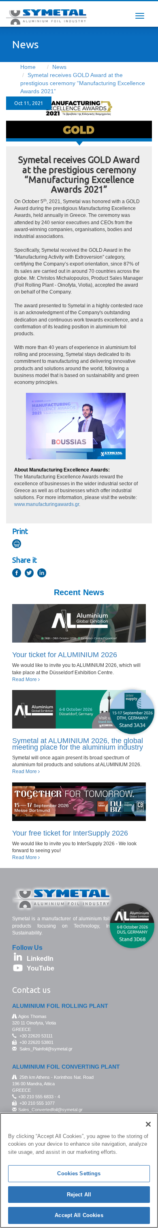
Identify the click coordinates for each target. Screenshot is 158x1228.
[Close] (148, 1124)
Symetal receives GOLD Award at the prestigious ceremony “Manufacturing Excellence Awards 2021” (82, 83)
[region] (79, 1170)
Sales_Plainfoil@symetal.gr (46, 1048)
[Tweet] (30, 574)
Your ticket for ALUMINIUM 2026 (64, 655)
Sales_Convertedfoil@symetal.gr (50, 1109)
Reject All (79, 1195)
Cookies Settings (78, 1173)
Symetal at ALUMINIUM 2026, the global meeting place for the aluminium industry (77, 744)
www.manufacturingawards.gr (46, 504)
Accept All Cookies (79, 1215)
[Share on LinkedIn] (43, 574)
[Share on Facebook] (17, 574)
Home (28, 67)
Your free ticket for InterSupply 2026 (70, 833)
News (59, 67)
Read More (25, 679)
